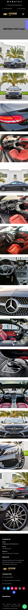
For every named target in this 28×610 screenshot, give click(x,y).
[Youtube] (14, 1)
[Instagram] (21, 1)
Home (3, 604)
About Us (9, 604)
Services (14, 604)
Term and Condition (15, 606)
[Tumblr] (19, 588)
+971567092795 (8, 8)
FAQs (19, 604)
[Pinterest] (19, 1)
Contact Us (6, 606)
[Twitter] (8, 588)
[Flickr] (12, 1)
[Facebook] (4, 588)
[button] (24, 606)
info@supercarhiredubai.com (10, 544)
